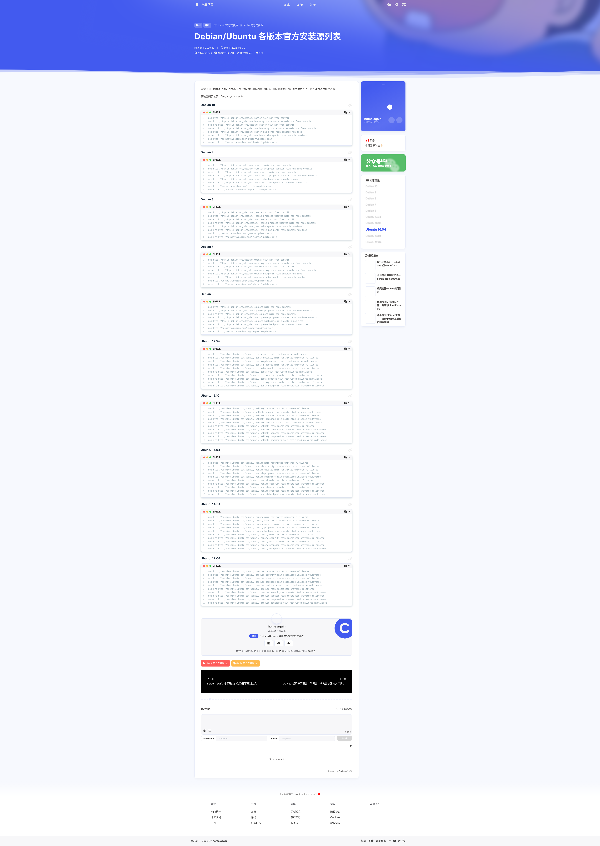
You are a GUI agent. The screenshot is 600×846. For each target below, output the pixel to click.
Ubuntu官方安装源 (216, 663)
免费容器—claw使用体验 (389, 290)
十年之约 (216, 817)
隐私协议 (335, 811)
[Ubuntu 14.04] (350, 504)
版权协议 (335, 822)
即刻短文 (296, 811)
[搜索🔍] (397, 4)
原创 (254, 636)
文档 (253, 811)
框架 (363, 841)
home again (220, 840)
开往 (213, 822)
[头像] (276, 618)
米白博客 (311, 651)
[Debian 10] (350, 105)
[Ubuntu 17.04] (350, 341)
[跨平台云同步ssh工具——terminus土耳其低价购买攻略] (370, 318)
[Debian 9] (350, 152)
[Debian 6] (350, 294)
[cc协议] (398, 840)
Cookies (335, 817)
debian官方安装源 (246, 663)
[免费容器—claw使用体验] (370, 291)
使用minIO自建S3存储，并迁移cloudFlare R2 (389, 305)
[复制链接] (288, 643)
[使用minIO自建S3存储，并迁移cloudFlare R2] (370, 305)
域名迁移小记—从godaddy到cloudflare (388, 263)
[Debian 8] (350, 200)
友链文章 (296, 817)
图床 (371, 841)
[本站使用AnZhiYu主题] (295, 830)
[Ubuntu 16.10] (350, 396)
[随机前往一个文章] (389, 4)
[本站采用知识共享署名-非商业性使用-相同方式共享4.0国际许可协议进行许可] (309, 830)
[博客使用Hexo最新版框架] (290, 830)
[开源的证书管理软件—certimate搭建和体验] (370, 278)
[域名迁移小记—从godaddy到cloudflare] (370, 265)
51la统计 (216, 811)
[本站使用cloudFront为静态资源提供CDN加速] (300, 830)
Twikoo (342, 771)
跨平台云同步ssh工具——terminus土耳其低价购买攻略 (389, 319)
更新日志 (256, 822)
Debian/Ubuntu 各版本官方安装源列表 (282, 636)
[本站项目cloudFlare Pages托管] (304, 830)
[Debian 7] (350, 247)
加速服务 (381, 841)
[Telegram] (391, 120)
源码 (207, 25)
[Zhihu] (399, 120)
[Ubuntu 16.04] (350, 450)
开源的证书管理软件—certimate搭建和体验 (388, 277)
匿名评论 (339, 709)
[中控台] (404, 4)
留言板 (294, 822)
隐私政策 (348, 709)
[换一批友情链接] (377, 803)
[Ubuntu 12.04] (350, 558)
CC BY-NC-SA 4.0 (276, 651)
